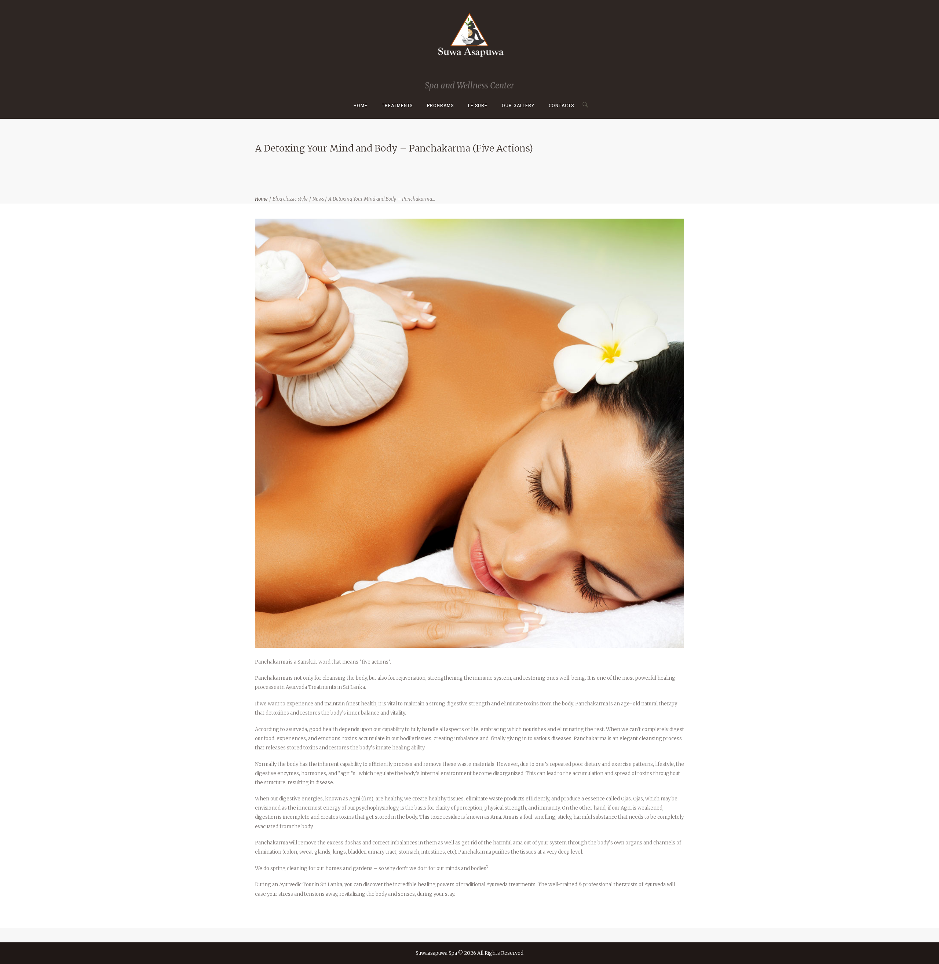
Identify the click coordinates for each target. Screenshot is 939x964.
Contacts (561, 105)
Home (361, 105)
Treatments (397, 105)
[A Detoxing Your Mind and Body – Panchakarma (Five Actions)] (469, 433)
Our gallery (518, 105)
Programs (440, 105)
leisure (477, 105)
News (318, 199)
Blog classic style (290, 199)
